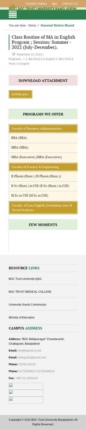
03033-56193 (27, 364)
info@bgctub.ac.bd (29, 350)
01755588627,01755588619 (37, 371)
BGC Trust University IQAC (25, 278)
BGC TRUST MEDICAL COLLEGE (30, 291)
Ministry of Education (22, 317)
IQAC (55, 3)
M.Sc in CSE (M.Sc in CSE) (29, 195)
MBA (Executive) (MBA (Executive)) (36, 157)
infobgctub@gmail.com (32, 357)
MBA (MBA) (19, 147)
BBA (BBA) (19, 138)
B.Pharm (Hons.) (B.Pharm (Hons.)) (36, 176)
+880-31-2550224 (26, 378)
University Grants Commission (27, 304)
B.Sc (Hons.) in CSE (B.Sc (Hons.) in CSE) (40, 186)
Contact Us (70, 3)
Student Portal (36, 3)
